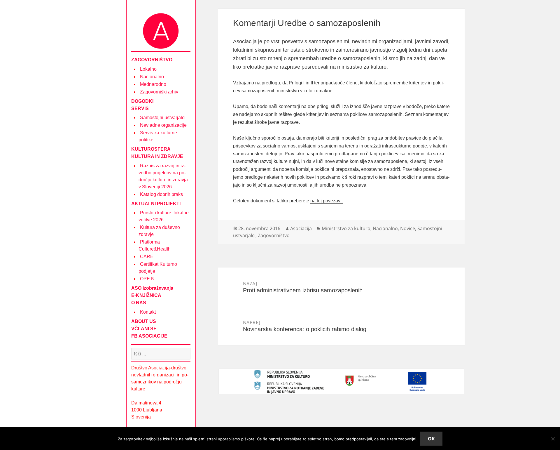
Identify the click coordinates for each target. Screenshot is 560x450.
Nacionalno (152, 76)
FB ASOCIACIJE (149, 335)
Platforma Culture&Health (155, 245)
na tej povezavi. (326, 200)
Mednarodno (153, 84)
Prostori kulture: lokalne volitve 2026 (164, 216)
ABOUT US (143, 321)
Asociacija (301, 228)
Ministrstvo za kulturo (346, 228)
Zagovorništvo (274, 235)
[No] (553, 439)
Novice (407, 228)
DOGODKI (142, 101)
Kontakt (148, 312)
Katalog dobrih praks (161, 194)
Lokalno (148, 69)
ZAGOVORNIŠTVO (151, 59)
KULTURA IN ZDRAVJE (157, 156)
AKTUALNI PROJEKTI (156, 203)
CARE (146, 256)
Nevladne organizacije (163, 125)
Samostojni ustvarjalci (163, 117)
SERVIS (140, 108)
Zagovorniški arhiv (159, 91)
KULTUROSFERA (151, 149)
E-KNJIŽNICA (146, 295)
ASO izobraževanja (152, 288)
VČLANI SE (144, 328)
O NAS (138, 302)
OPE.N (147, 278)
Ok (431, 438)
